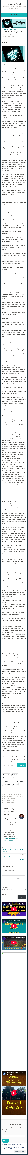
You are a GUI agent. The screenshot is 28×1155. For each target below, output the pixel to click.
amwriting (13, 798)
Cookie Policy (10, 1148)
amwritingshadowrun (8, 802)
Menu (15, 15)
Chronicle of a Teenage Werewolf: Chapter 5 (15, 857)
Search (4, 894)
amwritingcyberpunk (8, 800)
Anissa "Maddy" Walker (8, 36)
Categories (5, 887)
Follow (5, 1140)
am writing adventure (12, 794)
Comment (19, 878)
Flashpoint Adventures (9, 29)
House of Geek (14, 4)
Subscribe (21, 765)
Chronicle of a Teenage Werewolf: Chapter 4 (13, 850)
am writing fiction (16, 796)
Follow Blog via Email (14, 1124)
